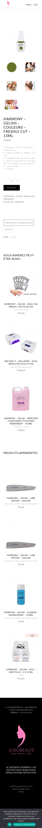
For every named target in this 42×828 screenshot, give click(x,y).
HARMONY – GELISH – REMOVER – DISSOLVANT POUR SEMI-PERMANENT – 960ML (21, 421)
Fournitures (18, 310)
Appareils (13, 367)
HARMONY (19, 202)
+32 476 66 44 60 (25, 712)
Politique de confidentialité (24, 824)
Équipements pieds (25, 367)
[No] (39, 818)
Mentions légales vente (21, 789)
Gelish (19, 196)
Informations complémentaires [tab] (19, 222)
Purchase (11, 188)
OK (10, 824)
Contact (21, 791)
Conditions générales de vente (21, 786)
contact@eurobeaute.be (24, 709)
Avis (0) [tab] (8, 229)
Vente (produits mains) (28, 504)
